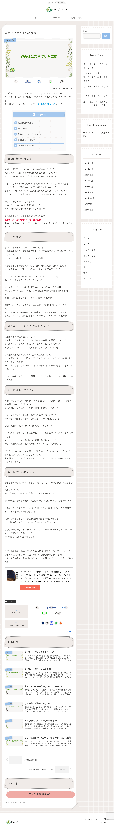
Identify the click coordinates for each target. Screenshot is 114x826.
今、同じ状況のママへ (26, 145)
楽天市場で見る (30, 587)
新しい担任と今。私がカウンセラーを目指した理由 (95, 103)
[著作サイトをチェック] (42, 623)
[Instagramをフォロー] (51, 623)
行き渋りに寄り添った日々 (95, 96)
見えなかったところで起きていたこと (32, 134)
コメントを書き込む (40, 794)
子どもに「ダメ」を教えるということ (95, 66)
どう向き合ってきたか (26, 140)
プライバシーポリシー (92, 819)
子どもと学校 (11, 601)
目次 (37, 115)
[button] (62, 81)
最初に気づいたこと (25, 123)
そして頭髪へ (23, 128)
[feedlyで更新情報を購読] (56, 623)
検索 (85, 31)
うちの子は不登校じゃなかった (95, 88)
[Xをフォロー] (47, 623)
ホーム (80, 819)
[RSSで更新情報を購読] (60, 623)
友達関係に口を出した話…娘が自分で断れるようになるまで (95, 77)
